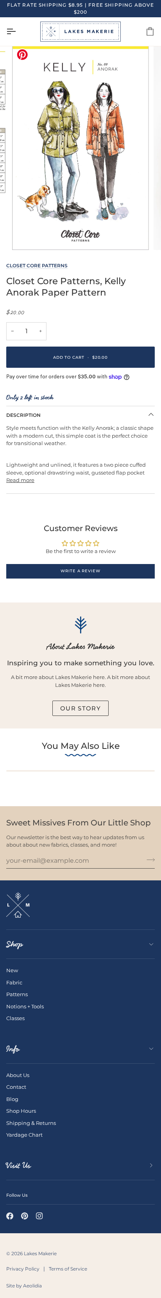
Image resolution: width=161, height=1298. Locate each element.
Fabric (14, 982)
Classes (15, 1018)
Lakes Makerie (40, 1253)
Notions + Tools (25, 1006)
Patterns (17, 994)
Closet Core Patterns (37, 265)
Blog (12, 1099)
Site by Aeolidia (24, 1286)
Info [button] (13, 1048)
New (12, 970)
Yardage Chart (24, 1135)
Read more (20, 480)
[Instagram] (39, 1215)
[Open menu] (18, 31)
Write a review (80, 570)
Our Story (80, 708)
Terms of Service (68, 1269)
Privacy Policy (22, 1269)
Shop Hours (21, 1111)
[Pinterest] (24, 1215)
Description (23, 415)
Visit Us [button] (18, 1165)
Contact (16, 1087)
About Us (17, 1075)
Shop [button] (14, 943)
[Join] (148, 859)
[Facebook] (9, 1215)
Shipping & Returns (31, 1123)
